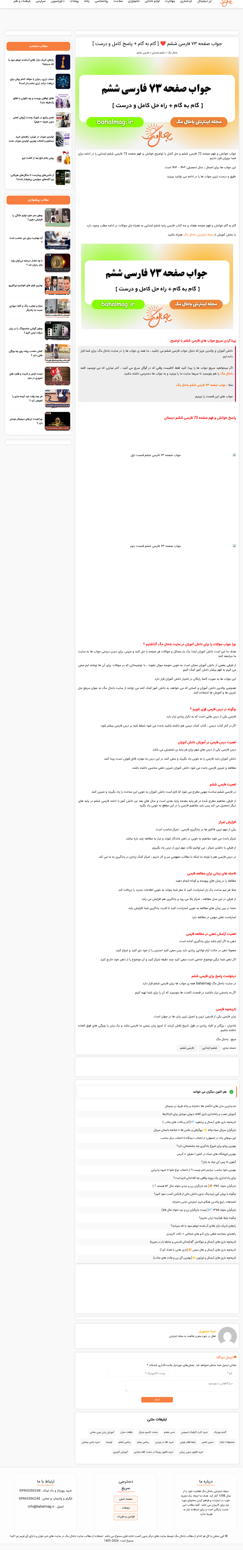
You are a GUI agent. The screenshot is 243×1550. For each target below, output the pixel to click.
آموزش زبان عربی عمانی (102, 1432)
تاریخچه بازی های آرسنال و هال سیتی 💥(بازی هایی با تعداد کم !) (198, 1250)
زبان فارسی (229, 1016)
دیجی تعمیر (208, 1442)
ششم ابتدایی (158, 53)
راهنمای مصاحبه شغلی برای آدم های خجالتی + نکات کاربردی (201, 1234)
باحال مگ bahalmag (210, 983)
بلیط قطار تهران (188, 1442)
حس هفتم (169, 1432)
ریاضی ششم (124, 1442)
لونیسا (109, 1442)
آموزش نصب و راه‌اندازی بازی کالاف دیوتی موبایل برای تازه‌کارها (199, 1114)
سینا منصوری (207, 1331)
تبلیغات (126, 1508)
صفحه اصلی (126, 1499)
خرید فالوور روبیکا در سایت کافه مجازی (153, 1452)
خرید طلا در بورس (164, 1442)
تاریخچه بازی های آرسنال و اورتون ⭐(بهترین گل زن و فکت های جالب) (194, 1258)
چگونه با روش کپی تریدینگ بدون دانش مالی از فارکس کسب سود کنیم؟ (195, 1194)
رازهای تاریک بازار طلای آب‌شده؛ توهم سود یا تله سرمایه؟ (203, 1226)
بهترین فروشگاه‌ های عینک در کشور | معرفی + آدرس (206, 1154)
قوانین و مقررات (126, 1516)
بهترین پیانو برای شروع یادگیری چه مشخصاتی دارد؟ (206, 1146)
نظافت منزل (126, 1432)
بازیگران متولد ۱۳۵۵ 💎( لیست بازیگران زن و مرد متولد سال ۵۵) (199, 1210)
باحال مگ (172, 53)
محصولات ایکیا (227, 1442)
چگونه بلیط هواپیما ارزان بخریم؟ (217, 1218)
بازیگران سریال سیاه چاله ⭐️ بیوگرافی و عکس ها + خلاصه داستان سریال (195, 1130)
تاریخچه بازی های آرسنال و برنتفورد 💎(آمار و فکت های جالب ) (199, 1122)
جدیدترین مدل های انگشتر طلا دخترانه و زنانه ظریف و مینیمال (200, 1106)
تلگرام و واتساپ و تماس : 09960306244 (45, 1498)
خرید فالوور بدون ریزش (191, 1452)
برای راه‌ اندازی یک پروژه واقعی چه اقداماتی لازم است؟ (204, 1178)
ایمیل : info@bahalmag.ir (46, 1506)
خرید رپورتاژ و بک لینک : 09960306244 (46, 1490)
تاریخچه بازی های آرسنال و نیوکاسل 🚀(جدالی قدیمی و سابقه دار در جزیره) (193, 1242)
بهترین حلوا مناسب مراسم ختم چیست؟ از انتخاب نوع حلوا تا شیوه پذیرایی (193, 1170)
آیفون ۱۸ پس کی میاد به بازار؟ (218, 1162)
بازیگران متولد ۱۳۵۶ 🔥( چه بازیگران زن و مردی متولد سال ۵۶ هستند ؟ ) (194, 1186)
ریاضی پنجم (143, 1442)
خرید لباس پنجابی (91, 1442)
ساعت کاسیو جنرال (148, 1432)
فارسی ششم (143, 53)
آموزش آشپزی (120, 1452)
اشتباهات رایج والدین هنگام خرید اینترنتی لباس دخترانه (204, 1202)
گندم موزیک (220, 1432)
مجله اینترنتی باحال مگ (198, 234)
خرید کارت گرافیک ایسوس (194, 1432)
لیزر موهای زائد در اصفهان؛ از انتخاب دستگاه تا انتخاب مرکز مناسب (198, 1138)
